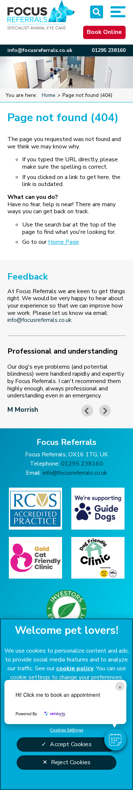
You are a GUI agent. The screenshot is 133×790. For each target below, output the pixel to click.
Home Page (63, 242)
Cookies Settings (66, 730)
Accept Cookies (70, 744)
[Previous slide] (87, 411)
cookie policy (74, 668)
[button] (115, 739)
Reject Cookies (71, 762)
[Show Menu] (118, 11)
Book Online (104, 32)
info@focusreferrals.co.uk (39, 50)
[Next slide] (105, 411)
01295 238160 (109, 50)
